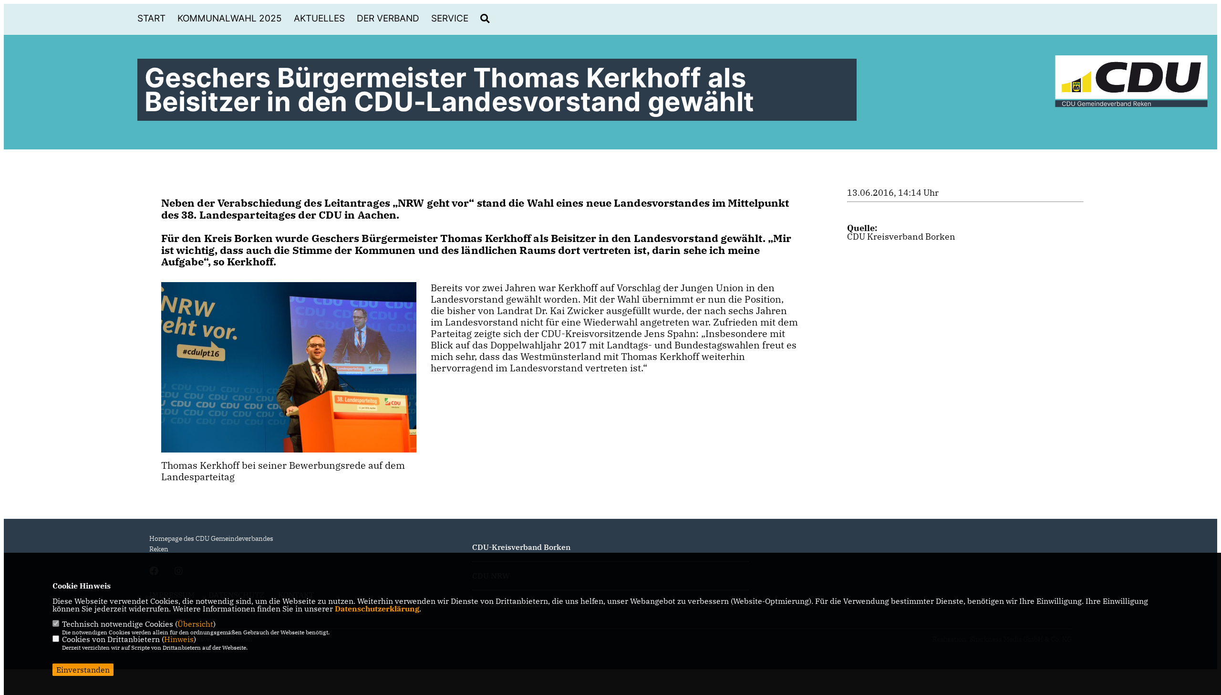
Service (449, 18)
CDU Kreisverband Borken (901, 236)
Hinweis (179, 639)
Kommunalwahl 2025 (229, 18)
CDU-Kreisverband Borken (521, 547)
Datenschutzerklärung (377, 608)
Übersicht (195, 624)
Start (151, 18)
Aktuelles (319, 18)
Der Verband (388, 18)
